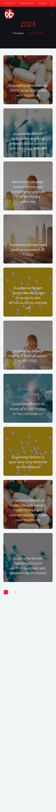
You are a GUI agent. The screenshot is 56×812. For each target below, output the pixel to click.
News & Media (27, 3)
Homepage (18, 33)
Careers (42, 3)
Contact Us (9, 3)
